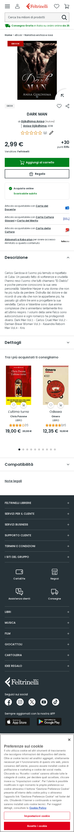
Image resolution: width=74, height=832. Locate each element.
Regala (39, 174)
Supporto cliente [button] (18, 535)
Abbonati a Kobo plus (18, 239)
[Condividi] (67, 106)
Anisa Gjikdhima (35, 126)
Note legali (13, 481)
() (45, 133)
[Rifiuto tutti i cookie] (69, 739)
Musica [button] (10, 623)
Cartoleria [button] (13, 655)
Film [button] (7, 633)
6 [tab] (39, 449)
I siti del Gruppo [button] (17, 557)
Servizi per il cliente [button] (19, 514)
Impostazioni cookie (37, 816)
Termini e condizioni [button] (20, 546)
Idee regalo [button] (13, 666)
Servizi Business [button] (16, 524)
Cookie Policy (37, 808)
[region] (37, 783)
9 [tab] (51, 449)
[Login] (17, 6)
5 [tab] (35, 449)
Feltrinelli (23, 151)
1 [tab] (37, 97)
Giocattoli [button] (13, 644)
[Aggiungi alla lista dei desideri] (59, 106)
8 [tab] (47, 449)
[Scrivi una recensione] (51, 132)
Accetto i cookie (37, 826)
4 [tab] (31, 449)
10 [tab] (55, 449)
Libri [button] (8, 612)
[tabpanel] (37, 70)
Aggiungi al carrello (39, 162)
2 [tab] (23, 449)
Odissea (56, 412)
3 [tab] (27, 449)
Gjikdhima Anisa (32, 121)
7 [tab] (43, 449)
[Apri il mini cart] (66, 6)
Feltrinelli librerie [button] (18, 503)
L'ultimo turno (18, 412)
